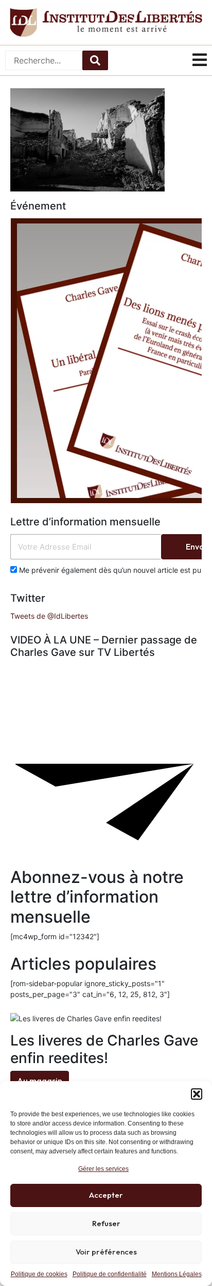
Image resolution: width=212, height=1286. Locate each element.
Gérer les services (103, 1168)
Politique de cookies (39, 1274)
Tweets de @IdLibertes (49, 616)
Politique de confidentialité (110, 1274)
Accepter (106, 1195)
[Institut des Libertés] (106, 22)
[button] (196, 1094)
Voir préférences (106, 1252)
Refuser (106, 1223)
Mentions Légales (177, 1274)
